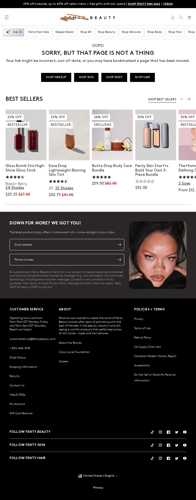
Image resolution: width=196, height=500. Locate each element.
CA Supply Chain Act (147, 346)
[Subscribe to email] (119, 244)
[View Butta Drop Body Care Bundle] (112, 135)
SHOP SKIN (86, 77)
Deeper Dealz (64, 32)
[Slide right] (189, 99)
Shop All (85, 32)
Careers (63, 361)
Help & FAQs (17, 394)
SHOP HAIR (142, 77)
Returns (14, 376)
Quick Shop (26, 152)
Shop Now (112, 152)
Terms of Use (142, 328)
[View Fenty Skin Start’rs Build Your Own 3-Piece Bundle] (155, 135)
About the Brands (70, 342)
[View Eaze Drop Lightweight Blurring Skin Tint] (69, 135)
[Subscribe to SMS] (119, 259)
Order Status (18, 357)
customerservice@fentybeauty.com (33, 339)
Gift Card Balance (21, 413)
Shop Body (154, 32)
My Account (17, 404)
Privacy (138, 319)
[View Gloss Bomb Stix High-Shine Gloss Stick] (25, 135)
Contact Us (17, 385)
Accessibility (142, 365)
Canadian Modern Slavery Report (155, 356)
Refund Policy (142, 337)
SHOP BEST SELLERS (162, 99)
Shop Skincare (131, 32)
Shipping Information (23, 367)
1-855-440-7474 (20, 348)
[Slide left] (182, 99)
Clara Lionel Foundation (74, 352)
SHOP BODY (114, 77)
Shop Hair (175, 32)
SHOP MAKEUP (56, 77)
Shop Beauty (106, 32)
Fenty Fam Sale (38, 32)
